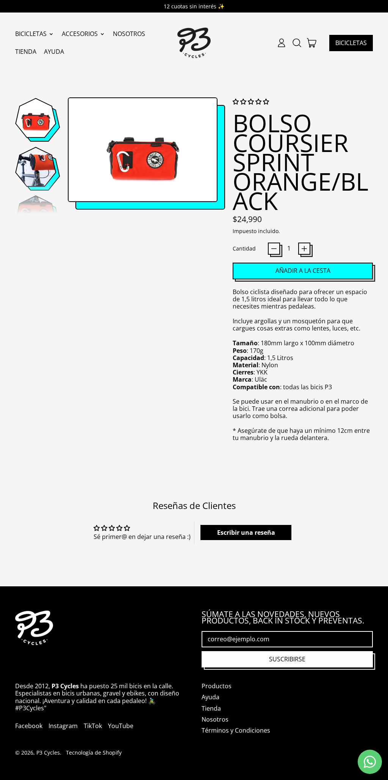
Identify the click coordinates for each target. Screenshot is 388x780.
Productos (217, 686)
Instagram (63, 726)
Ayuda (54, 51)
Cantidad (244, 248)
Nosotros (129, 34)
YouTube (120, 726)
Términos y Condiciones (236, 730)
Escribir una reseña (246, 532)
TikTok (93, 726)
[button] (296, 43)
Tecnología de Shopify (94, 752)
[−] (274, 249)
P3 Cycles (48, 752)
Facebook (28, 726)
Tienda (25, 51)
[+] (304, 249)
